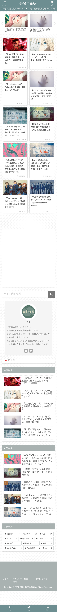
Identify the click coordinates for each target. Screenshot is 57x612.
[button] (51, 294)
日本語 (11, 360)
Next (55, 23)
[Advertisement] (28, 257)
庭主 (28, 322)
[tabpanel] (16, 23)
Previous (2, 23)
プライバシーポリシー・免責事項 (15, 580)
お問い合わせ (41, 579)
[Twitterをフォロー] (31, 351)
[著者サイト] (26, 351)
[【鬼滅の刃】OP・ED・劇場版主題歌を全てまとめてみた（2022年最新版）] (21, 457)
